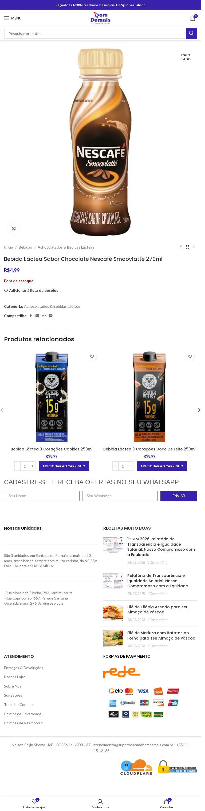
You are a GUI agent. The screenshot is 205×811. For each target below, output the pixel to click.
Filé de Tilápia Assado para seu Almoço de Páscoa (157, 609)
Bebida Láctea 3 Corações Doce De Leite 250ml (149, 449)
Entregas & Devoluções (23, 667)
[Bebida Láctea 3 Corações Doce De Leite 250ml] (149, 396)
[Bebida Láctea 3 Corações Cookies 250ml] (51, 396)
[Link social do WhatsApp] (44, 315)
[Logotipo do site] (100, 17)
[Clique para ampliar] (14, 229)
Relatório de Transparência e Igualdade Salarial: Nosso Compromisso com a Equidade (157, 581)
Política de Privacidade (22, 714)
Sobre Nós (12, 686)
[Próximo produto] (194, 247)
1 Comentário (157, 563)
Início (8, 247)
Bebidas (25, 247)
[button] (64, 466)
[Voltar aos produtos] (187, 247)
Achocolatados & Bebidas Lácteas (66, 247)
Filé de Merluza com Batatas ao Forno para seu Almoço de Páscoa (161, 635)
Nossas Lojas (15, 676)
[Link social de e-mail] (37, 315)
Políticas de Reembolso (23, 723)
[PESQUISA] (191, 33)
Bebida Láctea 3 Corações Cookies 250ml (52, 449)
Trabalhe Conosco (19, 704)
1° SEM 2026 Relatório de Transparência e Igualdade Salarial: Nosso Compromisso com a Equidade (161, 546)
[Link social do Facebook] (30, 315)
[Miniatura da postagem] (113, 551)
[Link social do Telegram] (50, 315)
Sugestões (13, 695)
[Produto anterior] (181, 247)
